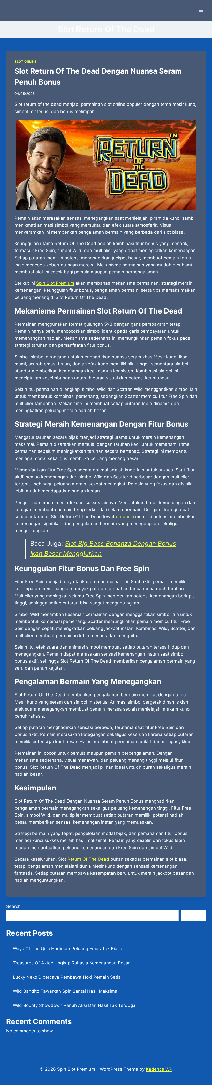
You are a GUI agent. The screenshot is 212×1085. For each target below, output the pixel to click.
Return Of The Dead (88, 859)
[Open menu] (201, 10)
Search (13, 906)
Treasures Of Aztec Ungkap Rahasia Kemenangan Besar (71, 962)
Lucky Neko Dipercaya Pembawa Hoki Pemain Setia (67, 977)
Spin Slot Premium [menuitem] (55, 283)
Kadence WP (159, 1069)
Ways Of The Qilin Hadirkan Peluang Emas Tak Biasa (67, 948)
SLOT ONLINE (25, 62)
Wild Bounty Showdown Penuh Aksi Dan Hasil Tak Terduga (74, 1005)
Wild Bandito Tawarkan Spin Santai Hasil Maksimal (65, 991)
